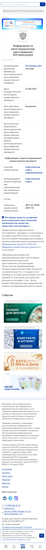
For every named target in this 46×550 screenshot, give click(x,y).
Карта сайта (7, 476)
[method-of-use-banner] (22, 23)
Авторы (5, 486)
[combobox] (20, 4)
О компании (7, 469)
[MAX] (16, 498)
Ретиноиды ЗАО (33, 65)
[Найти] (42, 4)
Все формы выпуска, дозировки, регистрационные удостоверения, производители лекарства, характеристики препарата (20, 221)
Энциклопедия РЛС (12, 11)
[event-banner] (23, 362)
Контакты (6, 472)
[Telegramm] (10, 498)
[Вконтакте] (5, 498)
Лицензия (6, 479)
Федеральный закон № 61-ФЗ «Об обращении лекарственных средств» (20, 246)
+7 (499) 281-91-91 (12, 505)
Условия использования (12, 527)
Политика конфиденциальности (17, 528)
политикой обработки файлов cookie (16, 540)
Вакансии (6, 483)
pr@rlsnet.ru (9, 508)
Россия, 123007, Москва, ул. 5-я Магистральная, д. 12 (17, 512)
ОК (41, 535)
